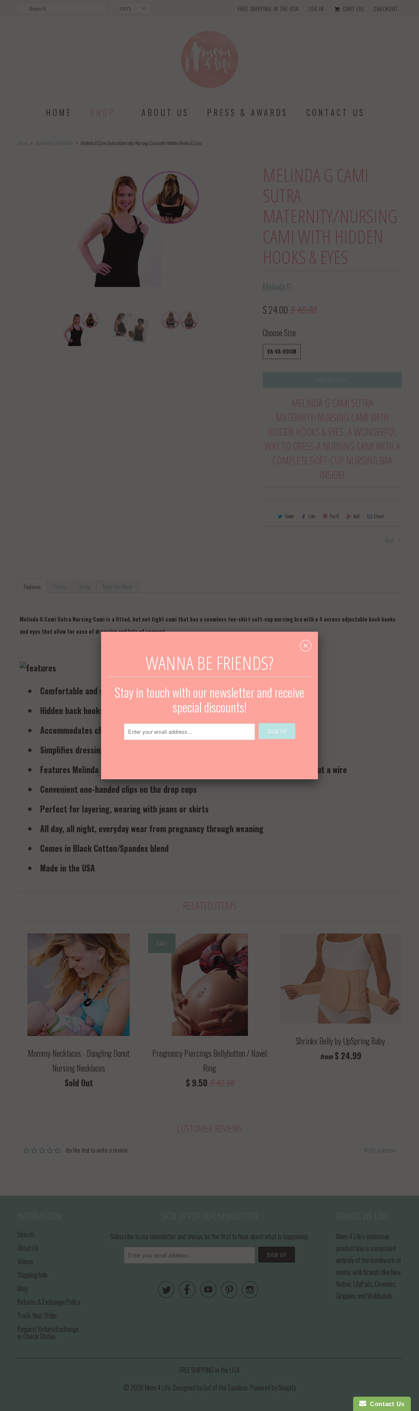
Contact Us (385, 1403)
